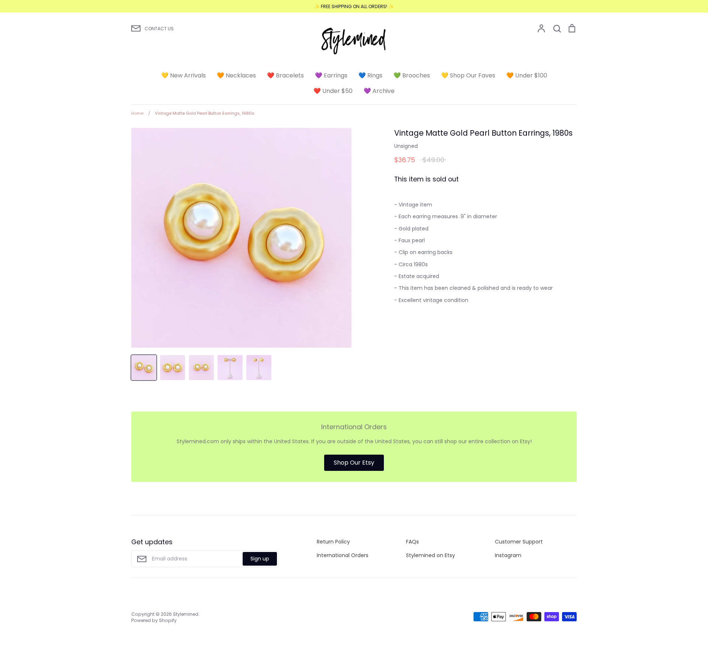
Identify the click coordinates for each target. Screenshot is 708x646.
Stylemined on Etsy (430, 555)
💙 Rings (370, 75)
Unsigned (406, 146)
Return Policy (333, 541)
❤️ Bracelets (285, 75)
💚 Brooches (411, 75)
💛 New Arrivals (183, 75)
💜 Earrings (331, 75)
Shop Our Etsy (354, 462)
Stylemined (185, 614)
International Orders (342, 555)
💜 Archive (379, 91)
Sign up (259, 558)
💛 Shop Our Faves (468, 75)
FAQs (412, 541)
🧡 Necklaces (236, 75)
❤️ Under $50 (333, 91)
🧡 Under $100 (526, 75)
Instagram (508, 555)
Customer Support (519, 541)
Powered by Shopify (154, 620)
